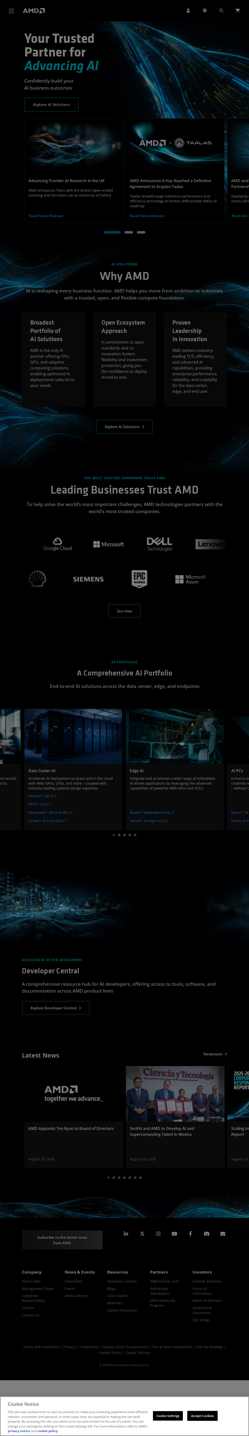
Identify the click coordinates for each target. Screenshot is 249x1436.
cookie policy (47, 1431)
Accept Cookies (202, 1415)
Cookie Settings (168, 1415)
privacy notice (19, 1431)
